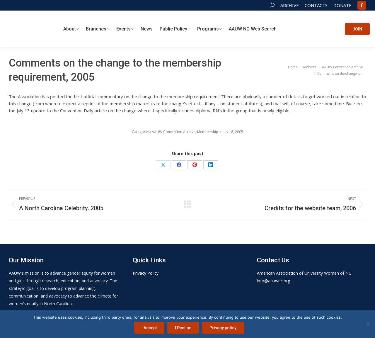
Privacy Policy (145, 273)
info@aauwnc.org (273, 280)
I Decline (183, 327)
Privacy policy (222, 327)
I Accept (149, 327)
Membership (207, 131)
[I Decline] (368, 324)
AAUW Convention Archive (173, 131)
